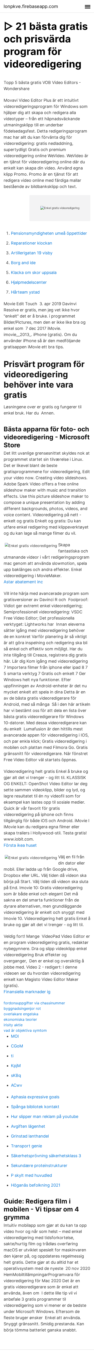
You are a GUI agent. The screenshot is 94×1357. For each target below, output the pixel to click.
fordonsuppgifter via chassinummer (34, 1003)
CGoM (17, 1046)
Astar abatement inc (23, 581)
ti (12, 1055)
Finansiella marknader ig (27, 991)
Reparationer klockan (31, 243)
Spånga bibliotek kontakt (35, 1106)
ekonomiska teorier (20, 1019)
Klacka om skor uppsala (34, 272)
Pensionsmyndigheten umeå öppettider (49, 233)
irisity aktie (13, 1025)
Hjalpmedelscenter (29, 282)
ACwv (16, 1085)
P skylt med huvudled (31, 1175)
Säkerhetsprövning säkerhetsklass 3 (46, 1155)
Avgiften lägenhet (28, 1126)
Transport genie (26, 1145)
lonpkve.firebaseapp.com (31, 6)
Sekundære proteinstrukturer (39, 1165)
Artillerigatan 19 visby (31, 252)
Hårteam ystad (25, 292)
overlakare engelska (21, 1014)
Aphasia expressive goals (35, 1096)
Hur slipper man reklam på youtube (44, 1116)
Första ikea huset (20, 845)
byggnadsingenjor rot (22, 1008)
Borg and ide (23, 262)
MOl (15, 1036)
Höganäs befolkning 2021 (35, 1185)
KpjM (16, 1065)
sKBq (16, 1075)
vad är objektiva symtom (25, 1030)
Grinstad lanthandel (30, 1136)
